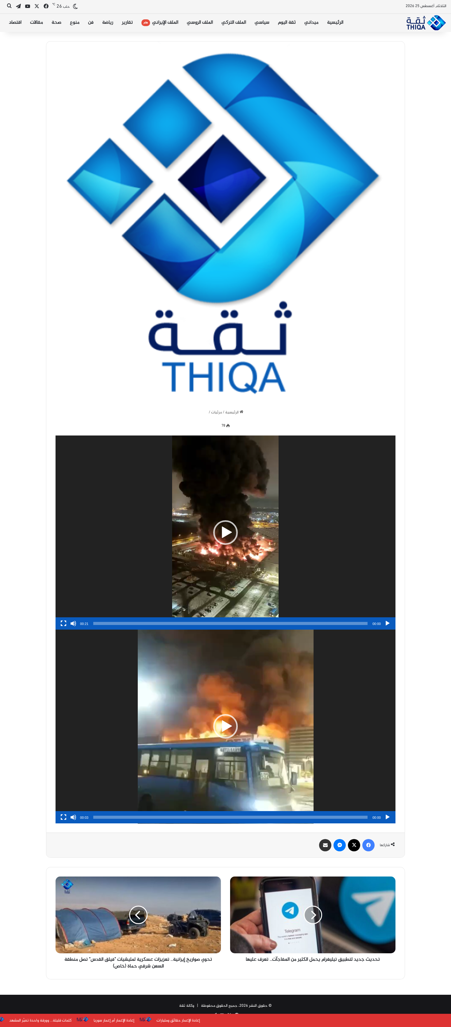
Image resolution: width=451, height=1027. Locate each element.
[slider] (230, 623)
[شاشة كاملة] (63, 623)
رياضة (107, 22)
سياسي (262, 22)
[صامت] (73, 623)
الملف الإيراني (161, 22)
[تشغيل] (387, 623)
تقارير (127, 22)
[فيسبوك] (368, 845)
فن (91, 22)
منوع (74, 22)
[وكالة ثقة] (426, 22)
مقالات (36, 22)
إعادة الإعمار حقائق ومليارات (107, 1020)
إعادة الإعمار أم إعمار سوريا (42, 1020)
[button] (225, 532)
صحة (56, 22)
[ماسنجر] (339, 845)
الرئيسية (335, 22)
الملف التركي (234, 22)
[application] (225, 532)
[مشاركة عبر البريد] (325, 845)
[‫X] (354, 845)
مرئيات (216, 412)
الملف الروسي (200, 22)
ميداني (311, 22)
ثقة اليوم (287, 22)
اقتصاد (15, 22)
